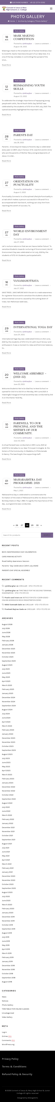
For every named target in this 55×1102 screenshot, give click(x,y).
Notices (5, 1001)
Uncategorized (8, 1013)
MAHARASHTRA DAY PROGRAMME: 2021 (27, 481)
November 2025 (8, 653)
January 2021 (7, 872)
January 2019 (7, 961)
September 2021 (8, 840)
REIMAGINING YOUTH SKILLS (29, 87)
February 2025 (8, 689)
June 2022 (6, 811)
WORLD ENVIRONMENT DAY (30, 232)
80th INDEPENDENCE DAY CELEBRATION (19, 552)
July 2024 (6, 714)
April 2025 (6, 681)
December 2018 (8, 965)
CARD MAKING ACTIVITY (12, 557)
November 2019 (8, 921)
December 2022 (8, 787)
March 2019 (7, 953)
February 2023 (8, 779)
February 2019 (8, 957)
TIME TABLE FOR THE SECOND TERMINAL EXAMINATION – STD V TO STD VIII (27, 592)
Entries (7, 1036)
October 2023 (8, 746)
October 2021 (7, 835)
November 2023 (8, 742)
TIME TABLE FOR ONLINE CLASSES (15, 1009)
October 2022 (7, 795)
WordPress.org (8, 1044)
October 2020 (8, 884)
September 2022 (9, 799)
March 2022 (7, 815)
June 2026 (6, 632)
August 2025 (7, 665)
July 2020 (6, 896)
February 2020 (8, 908)
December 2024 (8, 697)
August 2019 (7, 933)
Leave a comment (42, 43)
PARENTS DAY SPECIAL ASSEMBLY (16, 570)
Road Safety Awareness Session (15, 561)
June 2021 (6, 852)
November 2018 (8, 969)
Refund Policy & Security (17, 1074)
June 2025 (6, 673)
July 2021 (5, 848)
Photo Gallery (19, 31)
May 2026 (6, 636)
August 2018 (7, 982)
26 (17, 525)
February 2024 (8, 730)
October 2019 (7, 925)
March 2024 (7, 726)
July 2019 (5, 937)
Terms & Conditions (14, 1066)
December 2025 (8, 649)
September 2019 (8, 929)
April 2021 (6, 860)
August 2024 (7, 710)
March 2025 (7, 685)
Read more (6, 65)
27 (22, 525)
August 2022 (7, 803)
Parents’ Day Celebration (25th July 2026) (20, 566)
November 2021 (8, 831)
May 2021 (5, 856)
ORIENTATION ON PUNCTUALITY (25, 183)
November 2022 (8, 791)
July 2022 (6, 807)
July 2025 (6, 669)
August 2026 (7, 624)
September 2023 (9, 750)
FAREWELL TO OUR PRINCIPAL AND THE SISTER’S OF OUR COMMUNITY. (28, 428)
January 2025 (7, 693)
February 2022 (8, 819)
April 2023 (6, 770)
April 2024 (6, 722)
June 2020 (6, 900)
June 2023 (6, 762)
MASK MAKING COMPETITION (23, 37)
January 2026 (7, 645)
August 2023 (7, 754)
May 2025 (6, 677)
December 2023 (8, 738)
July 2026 (6, 628)
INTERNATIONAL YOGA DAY (33, 327)
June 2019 (6, 941)
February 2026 (8, 641)
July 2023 (6, 758)
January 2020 (7, 913)
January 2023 (7, 783)
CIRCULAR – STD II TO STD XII (30, 586)
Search (47, 535)
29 (32, 525)
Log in (4, 1032)
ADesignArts (33, 1098)
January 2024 (7, 734)
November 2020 (8, 880)
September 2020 (9, 888)
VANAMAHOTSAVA (26, 280)
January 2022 (7, 823)
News (4, 997)
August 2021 (7, 844)
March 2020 (7, 905)
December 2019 (8, 917)
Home (12, 21)
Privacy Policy (10, 1058)
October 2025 (7, 657)
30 (37, 525)
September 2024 (9, 706)
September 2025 (9, 661)
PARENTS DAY (23, 135)
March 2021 (7, 864)
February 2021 (8, 868)
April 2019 (6, 949)
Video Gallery (7, 1017)
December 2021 (8, 827)
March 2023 (7, 775)
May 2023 (6, 766)
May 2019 (5, 945)
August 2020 (7, 892)
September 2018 (8, 978)
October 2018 (7, 974)
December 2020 (8, 876)
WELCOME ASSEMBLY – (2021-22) (29, 375)
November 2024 (8, 701)
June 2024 (6, 718)
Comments (8, 1040)
